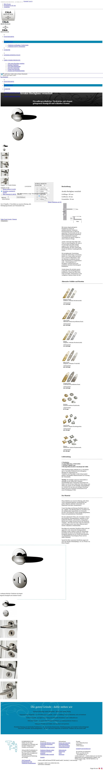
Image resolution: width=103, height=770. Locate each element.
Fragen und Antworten (64, 743)
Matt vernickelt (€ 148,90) (9, 194)
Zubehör (42, 757)
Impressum (61, 754)
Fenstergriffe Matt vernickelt (47, 747)
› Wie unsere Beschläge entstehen (15, 63)
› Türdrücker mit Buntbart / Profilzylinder (17, 45)
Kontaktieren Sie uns (10, 5)
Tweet (5, 219)
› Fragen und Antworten (13, 69)
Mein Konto (7, 4)
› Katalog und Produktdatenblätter (16, 70)
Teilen (2, 219)
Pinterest (14, 219)
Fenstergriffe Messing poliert (47, 743)
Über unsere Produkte (64, 745)
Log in (30, 1)
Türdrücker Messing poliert (47, 750)
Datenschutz (62, 751)
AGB (60, 753)
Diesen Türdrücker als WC (55, 202)
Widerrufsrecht (62, 750)
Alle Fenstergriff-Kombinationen (26, 761)
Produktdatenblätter (64, 744)
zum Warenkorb (4, 77)
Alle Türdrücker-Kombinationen (29, 762)
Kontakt (26, 1)
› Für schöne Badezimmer (14, 66)
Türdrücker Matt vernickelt (47, 754)
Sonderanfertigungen (64, 747)
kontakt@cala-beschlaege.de (83, 748)
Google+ (10, 219)
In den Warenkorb (21, 197)
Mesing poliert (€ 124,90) (9, 189)
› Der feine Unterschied (13, 68)
